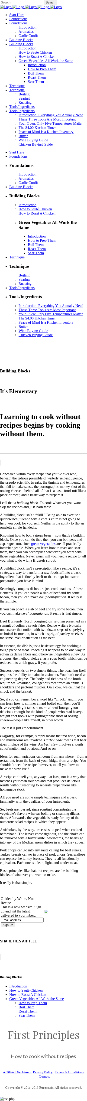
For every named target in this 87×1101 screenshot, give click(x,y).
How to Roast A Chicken (27, 995)
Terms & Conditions (69, 1072)
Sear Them (27, 1015)
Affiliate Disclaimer (17, 1072)
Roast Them (27, 1011)
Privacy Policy (43, 1072)
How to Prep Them (33, 1003)
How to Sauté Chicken (26, 990)
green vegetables (43, 544)
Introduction (18, 986)
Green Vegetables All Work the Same (36, 999)
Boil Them (26, 1007)
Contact (44, 1077)
